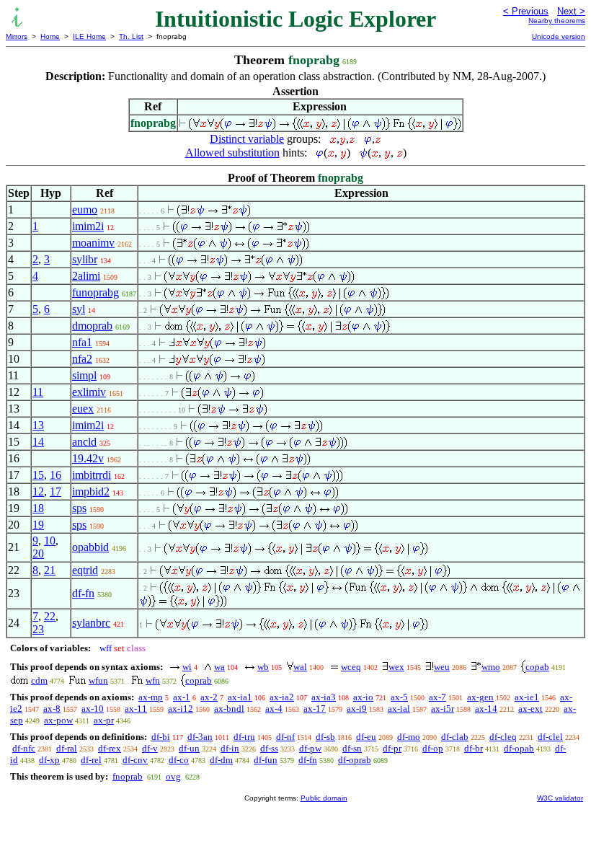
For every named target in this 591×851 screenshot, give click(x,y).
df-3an (200, 736)
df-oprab (354, 759)
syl (78, 309)
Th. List (131, 36)
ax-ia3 (323, 697)
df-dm (221, 759)
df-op (432, 748)
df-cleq (503, 736)
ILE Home (89, 36)
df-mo (408, 736)
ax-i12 (180, 708)
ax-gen (480, 697)
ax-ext (530, 708)
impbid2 (91, 491)
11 (37, 392)
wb (263, 666)
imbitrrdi (91, 475)
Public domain (324, 798)
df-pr (392, 748)
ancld (84, 442)
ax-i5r (442, 708)
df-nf (285, 736)
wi (187, 666)
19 (38, 525)
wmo (490, 666)
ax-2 (209, 697)
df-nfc (23, 748)
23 (38, 629)
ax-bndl (229, 708)
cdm (39, 680)
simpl (84, 375)
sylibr (84, 259)
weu (442, 666)
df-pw (310, 748)
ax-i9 (357, 708)
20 (38, 553)
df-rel (91, 759)
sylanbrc (91, 623)
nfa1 (82, 342)
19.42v (88, 458)
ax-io (363, 697)
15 (38, 475)
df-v (150, 748)
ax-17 (314, 708)
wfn (153, 680)
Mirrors (16, 36)
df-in (230, 748)
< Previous (525, 11)
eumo (84, 209)
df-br (473, 748)
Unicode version (558, 36)
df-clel (550, 736)
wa (219, 666)
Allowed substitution (232, 152)
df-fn (83, 593)
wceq (351, 666)
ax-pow (58, 720)
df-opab (519, 748)
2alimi (86, 276)
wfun (98, 680)
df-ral (66, 748)
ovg (173, 776)
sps (79, 508)
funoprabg (95, 292)
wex (396, 666)
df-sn (352, 748)
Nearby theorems (556, 21)
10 (49, 540)
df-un (189, 748)
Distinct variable (247, 139)
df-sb (325, 736)
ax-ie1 (527, 697)
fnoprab (127, 776)
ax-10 (92, 708)
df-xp (49, 759)
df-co (179, 759)
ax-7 (437, 697)
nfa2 (82, 359)
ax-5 (399, 697)
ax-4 (274, 708)
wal (300, 666)
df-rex (109, 748)
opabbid (90, 547)
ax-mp (150, 697)
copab (537, 666)
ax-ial (399, 708)
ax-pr (104, 720)
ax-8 (52, 708)
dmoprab (92, 325)
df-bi (160, 736)
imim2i (88, 226)
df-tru (244, 736)
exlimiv (89, 392)
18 (38, 508)
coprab (198, 680)
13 (38, 425)
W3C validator (560, 798)
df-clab (454, 736)
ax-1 (181, 697)
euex (83, 408)
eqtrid (85, 570)
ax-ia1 (240, 697)
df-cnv (135, 759)
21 (49, 570)
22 (49, 616)
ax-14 (486, 708)
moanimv (93, 243)
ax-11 (136, 708)
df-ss (269, 748)
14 (38, 442)
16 (55, 475)
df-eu (366, 736)
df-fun (265, 759)
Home (50, 36)
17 (55, 491)
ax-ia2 (282, 697)
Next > (571, 11)
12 (38, 491)
